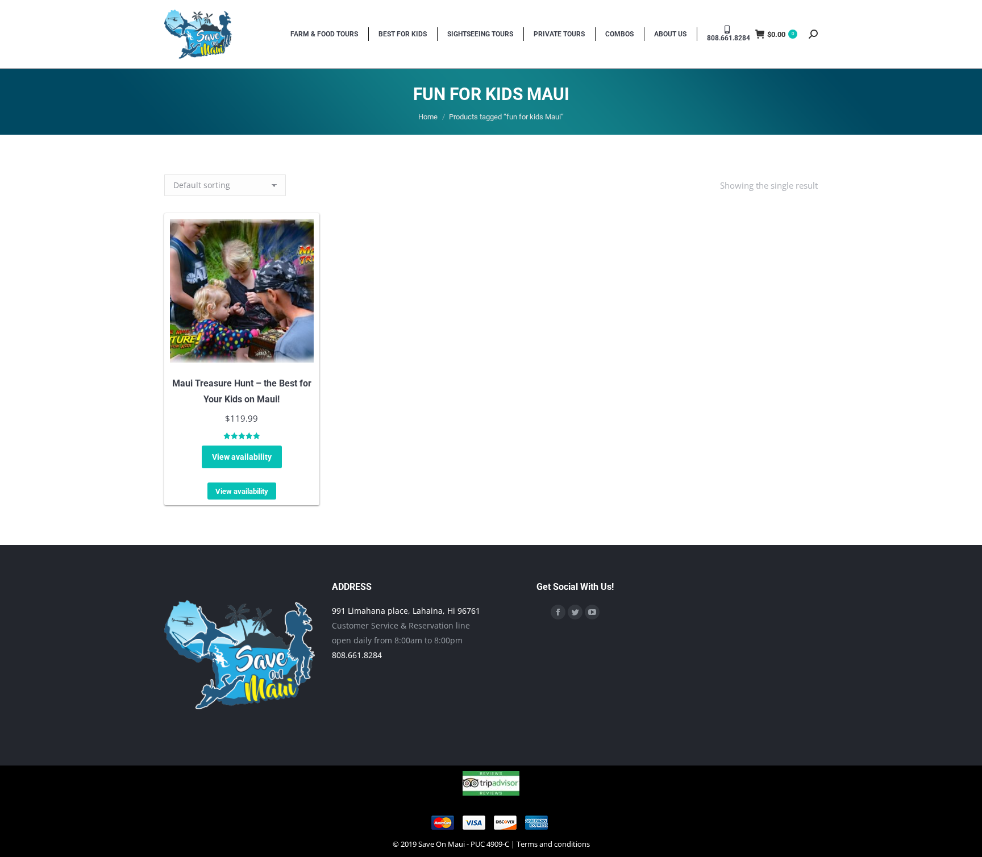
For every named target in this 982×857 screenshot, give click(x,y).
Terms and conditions (553, 844)
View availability (242, 456)
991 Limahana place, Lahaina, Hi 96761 (406, 610)
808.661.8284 (357, 655)
